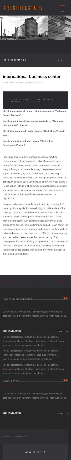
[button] (41, 60)
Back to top (34, 452)
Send (60, 331)
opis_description (15, 60)
